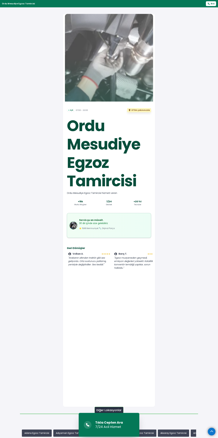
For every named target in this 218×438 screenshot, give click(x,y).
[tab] (109, 410)
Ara (212, 3)
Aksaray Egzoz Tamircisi (173, 433)
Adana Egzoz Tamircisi (36, 433)
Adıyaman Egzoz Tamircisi (70, 433)
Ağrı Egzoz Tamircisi (143, 433)
